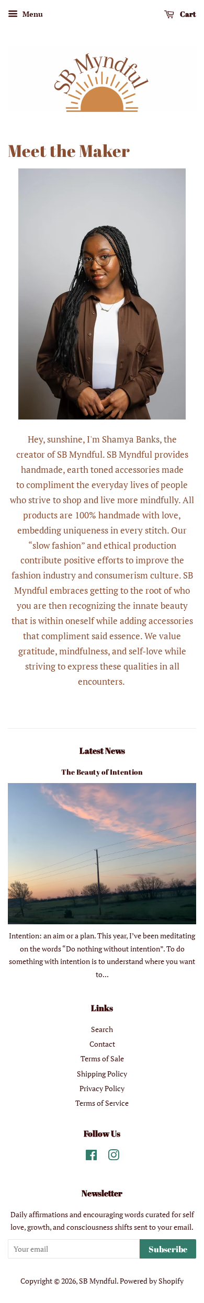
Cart (187, 14)
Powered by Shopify (152, 1281)
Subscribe (168, 1249)
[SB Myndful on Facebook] (91, 1157)
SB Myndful (98, 1281)
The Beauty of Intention (102, 772)
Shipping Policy (102, 1074)
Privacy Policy (102, 1088)
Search (102, 1029)
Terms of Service (102, 1103)
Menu (31, 14)
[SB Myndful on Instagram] (113, 1157)
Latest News (102, 750)
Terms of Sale (102, 1058)
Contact (102, 1044)
